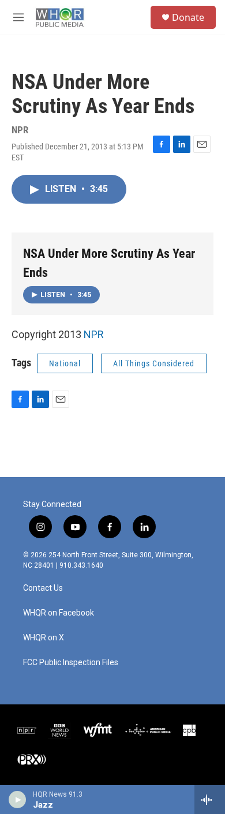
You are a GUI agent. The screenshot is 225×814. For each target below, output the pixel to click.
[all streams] (209, 799)
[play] (17, 799)
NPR (94, 334)
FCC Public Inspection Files (70, 662)
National (65, 363)
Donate (188, 17)
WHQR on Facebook (58, 613)
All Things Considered (153, 363)
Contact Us (43, 588)
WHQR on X (43, 637)
